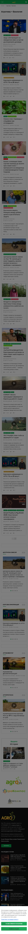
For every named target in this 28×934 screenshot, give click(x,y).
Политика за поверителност (9, 919)
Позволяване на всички (14, 924)
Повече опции (14, 929)
